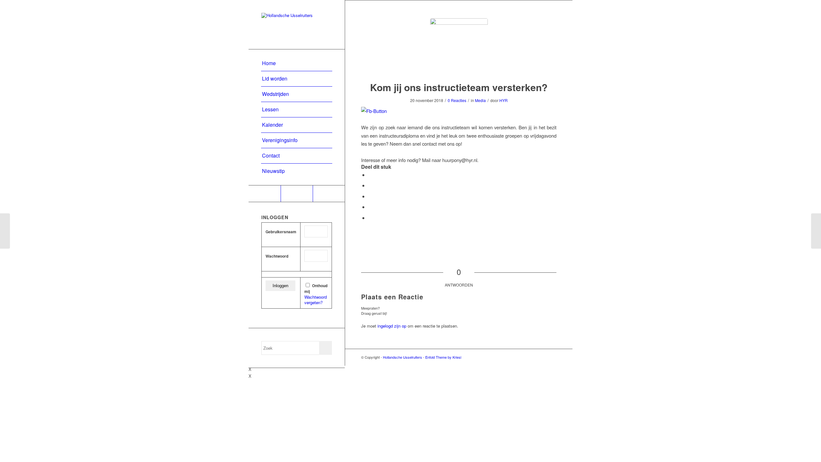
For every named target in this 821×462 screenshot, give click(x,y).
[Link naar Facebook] (265, 193)
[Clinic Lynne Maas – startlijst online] (5, 231)
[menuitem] (296, 63)
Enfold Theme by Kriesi (443, 357)
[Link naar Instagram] (329, 193)
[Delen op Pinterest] (370, 206)
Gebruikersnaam (281, 232)
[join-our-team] (459, 47)
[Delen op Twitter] (370, 185)
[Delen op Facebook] (370, 174)
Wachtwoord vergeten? (315, 299)
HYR (503, 100)
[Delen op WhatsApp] (370, 196)
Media (480, 100)
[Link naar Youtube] (297, 193)
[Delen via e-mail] (370, 217)
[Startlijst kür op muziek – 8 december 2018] (816, 231)
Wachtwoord (277, 256)
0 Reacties (457, 100)
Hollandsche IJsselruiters (402, 357)
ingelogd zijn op (391, 326)
